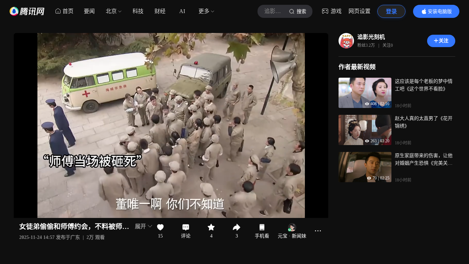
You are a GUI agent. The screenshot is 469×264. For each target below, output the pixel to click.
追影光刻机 (371, 37)
